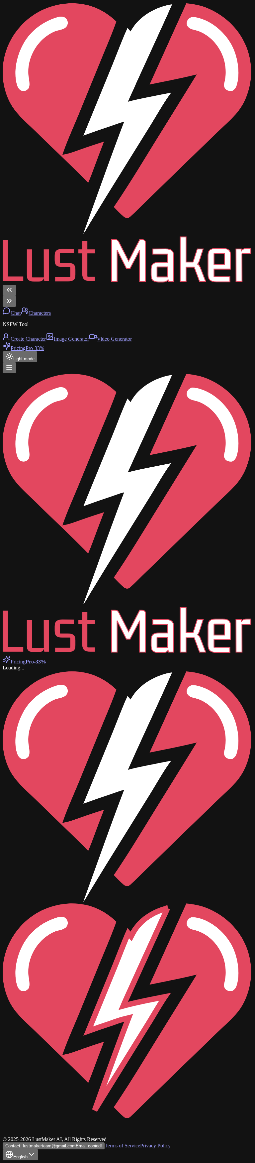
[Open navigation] (9, 367)
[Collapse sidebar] (9, 290)
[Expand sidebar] (9, 301)
